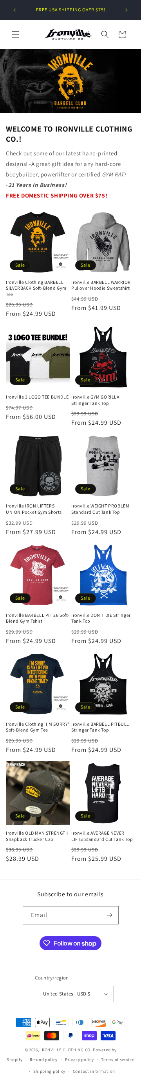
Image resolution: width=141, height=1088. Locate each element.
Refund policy (44, 1059)
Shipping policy (49, 1071)
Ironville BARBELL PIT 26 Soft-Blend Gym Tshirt (38, 618)
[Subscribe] (109, 915)
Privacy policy (79, 1059)
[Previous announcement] (14, 10)
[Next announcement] (126, 10)
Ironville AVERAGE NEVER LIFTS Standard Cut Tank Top (102, 836)
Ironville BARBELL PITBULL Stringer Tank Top (100, 727)
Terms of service (117, 1059)
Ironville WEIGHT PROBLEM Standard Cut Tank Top (100, 509)
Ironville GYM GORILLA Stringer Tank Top (95, 400)
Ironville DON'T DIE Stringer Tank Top (101, 618)
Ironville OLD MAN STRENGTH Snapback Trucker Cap (37, 836)
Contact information (94, 1071)
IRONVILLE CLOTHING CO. (66, 1049)
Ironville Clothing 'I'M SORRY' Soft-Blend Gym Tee (37, 727)
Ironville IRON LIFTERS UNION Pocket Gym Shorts (34, 509)
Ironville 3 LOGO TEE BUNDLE (37, 397)
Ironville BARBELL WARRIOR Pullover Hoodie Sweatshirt (101, 285)
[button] (15, 34)
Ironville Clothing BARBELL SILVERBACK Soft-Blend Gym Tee (36, 288)
